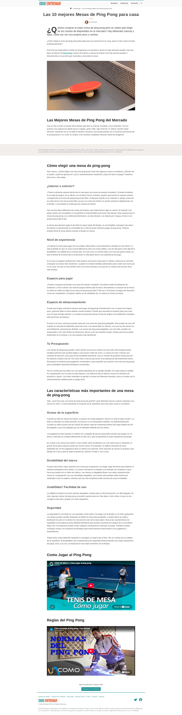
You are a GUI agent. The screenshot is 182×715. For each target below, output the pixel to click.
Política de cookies (44, 696)
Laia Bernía (93, 22)
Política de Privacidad (58, 696)
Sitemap (101, 696)
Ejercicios (124, 3)
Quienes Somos (80, 696)
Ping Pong (77, 8)
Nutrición (134, 3)
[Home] (71, 8)
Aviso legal (70, 696)
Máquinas (114, 3)
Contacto (94, 696)
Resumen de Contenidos (91, 689)
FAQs (88, 696)
